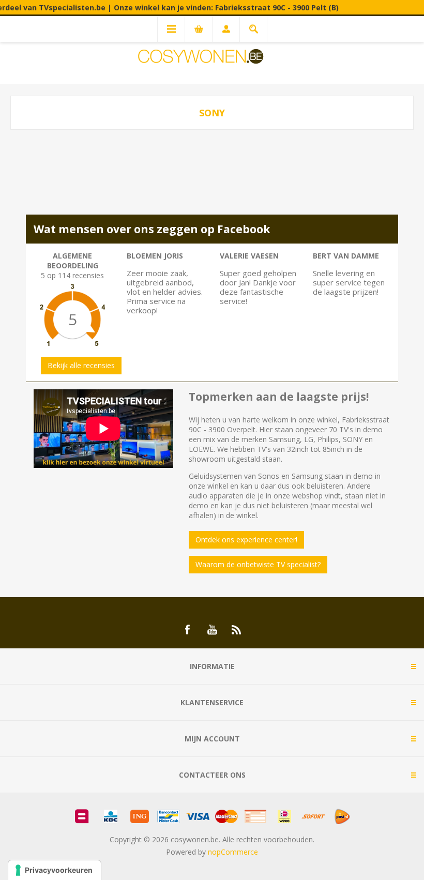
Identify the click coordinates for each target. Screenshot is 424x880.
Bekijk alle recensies (81, 365)
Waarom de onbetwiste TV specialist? (258, 564)
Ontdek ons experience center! (246, 539)
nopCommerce (233, 852)
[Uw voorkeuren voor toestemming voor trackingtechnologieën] (54, 870)
